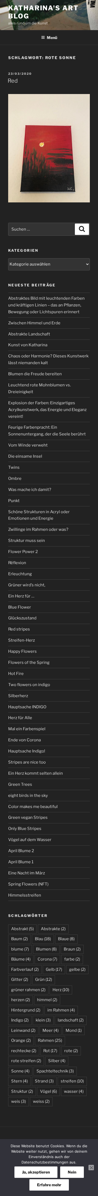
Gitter (19, 979)
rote (71, 1050)
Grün (43, 979)
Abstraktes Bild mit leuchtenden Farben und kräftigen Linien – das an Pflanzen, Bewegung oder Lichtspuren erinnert (46, 305)
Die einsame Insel (25, 456)
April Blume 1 (20, 861)
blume (20, 949)
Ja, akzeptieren (36, 1172)
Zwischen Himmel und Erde (34, 323)
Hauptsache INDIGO (27, 706)
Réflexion (17, 562)
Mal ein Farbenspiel (26, 728)
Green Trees (20, 784)
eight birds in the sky (28, 795)
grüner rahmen (28, 989)
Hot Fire (16, 673)
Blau (43, 938)
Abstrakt (22, 928)
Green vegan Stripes (28, 817)
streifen (72, 1081)
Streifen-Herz (21, 640)
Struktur (22, 1091)
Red (13, 80)
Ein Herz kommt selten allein (35, 773)
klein (43, 1020)
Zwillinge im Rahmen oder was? (38, 529)
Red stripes (19, 629)
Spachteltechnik (55, 1071)
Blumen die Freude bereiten (35, 373)
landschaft (71, 1020)
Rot (50, 1050)
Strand (44, 1081)
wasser (74, 1091)
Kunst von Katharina (27, 344)
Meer (50, 1030)
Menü (52, 37)
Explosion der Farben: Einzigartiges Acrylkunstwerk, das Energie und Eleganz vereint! (47, 409)
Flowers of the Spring (29, 662)
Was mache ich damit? (29, 489)
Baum (19, 938)
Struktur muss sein (26, 540)
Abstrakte (53, 928)
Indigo (20, 1020)
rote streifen (26, 1060)
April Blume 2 (21, 850)
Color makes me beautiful (33, 806)
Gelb (54, 969)
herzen (20, 999)
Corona (47, 959)
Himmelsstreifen (24, 895)
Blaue (66, 938)
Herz (61, 989)
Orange (21, 1040)
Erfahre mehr (49, 1184)
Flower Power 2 (23, 551)
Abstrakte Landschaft (29, 334)
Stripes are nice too (27, 762)
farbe (72, 959)
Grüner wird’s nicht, (26, 585)
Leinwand (23, 1030)
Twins (14, 467)
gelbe (77, 969)
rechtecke (23, 1050)
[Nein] (91, 1167)
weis (18, 1101)
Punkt (14, 500)
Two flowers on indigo (29, 684)
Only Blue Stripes (24, 828)
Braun (72, 949)
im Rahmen (61, 1010)
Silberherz (18, 695)
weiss (41, 1101)
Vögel (48, 1091)
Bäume (20, 959)
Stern (19, 1081)
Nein (72, 1172)
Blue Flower (19, 607)
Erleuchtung (20, 573)
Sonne (20, 1071)
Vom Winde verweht (28, 445)
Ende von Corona (24, 740)
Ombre (15, 478)
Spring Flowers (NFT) (28, 884)
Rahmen (50, 1040)
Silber (56, 1060)
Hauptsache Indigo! (26, 751)
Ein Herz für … (21, 596)
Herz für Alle (20, 717)
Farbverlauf (25, 969)
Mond (74, 1030)
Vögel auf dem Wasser (29, 839)
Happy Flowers (22, 651)
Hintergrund (25, 1010)
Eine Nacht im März (26, 873)
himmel (47, 999)
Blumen (46, 949)
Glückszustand (22, 618)
